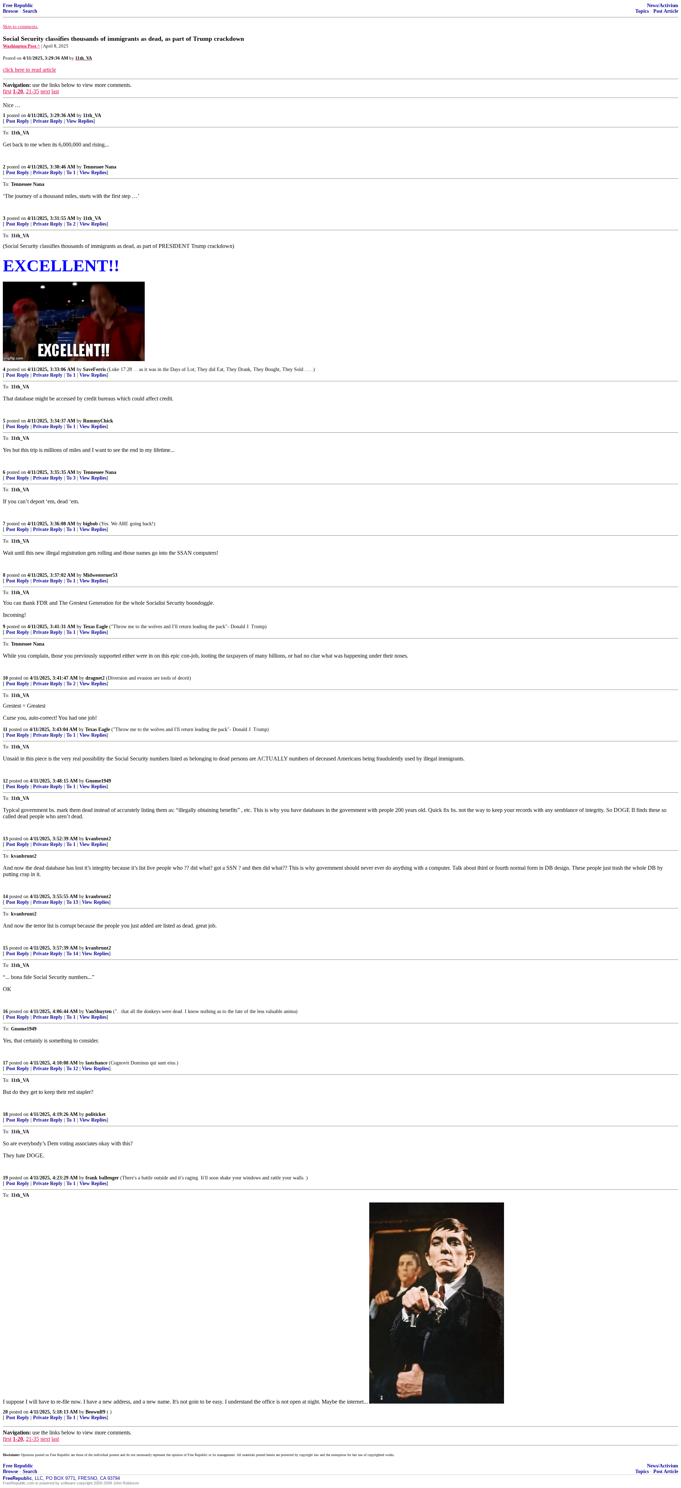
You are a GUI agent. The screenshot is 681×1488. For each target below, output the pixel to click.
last (55, 91)
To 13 (72, 902)
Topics (642, 11)
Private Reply (47, 121)
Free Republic (18, 5)
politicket (95, 1114)
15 (5, 948)
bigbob (90, 523)
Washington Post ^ (21, 46)
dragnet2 (95, 678)
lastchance (96, 1063)
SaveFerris (94, 369)
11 (5, 729)
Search (30, 11)
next (45, 91)
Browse (10, 11)
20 (5, 1412)
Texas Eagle (95, 626)
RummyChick (98, 421)
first (7, 91)
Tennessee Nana (99, 167)
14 (5, 896)
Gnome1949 (98, 781)
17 (5, 1063)
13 (5, 838)
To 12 (72, 1068)
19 (5, 1177)
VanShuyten (98, 1011)
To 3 (71, 478)
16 (5, 1011)
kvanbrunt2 (98, 838)
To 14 (72, 953)
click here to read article (29, 70)
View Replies (79, 121)
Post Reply (17, 121)
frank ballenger (102, 1177)
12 (5, 781)
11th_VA (92, 115)
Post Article (665, 11)
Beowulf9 (95, 1412)
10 (5, 678)
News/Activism (662, 5)
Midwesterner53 (100, 575)
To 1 (71, 172)
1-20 (18, 91)
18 (5, 1114)
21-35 (32, 91)
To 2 (71, 224)
